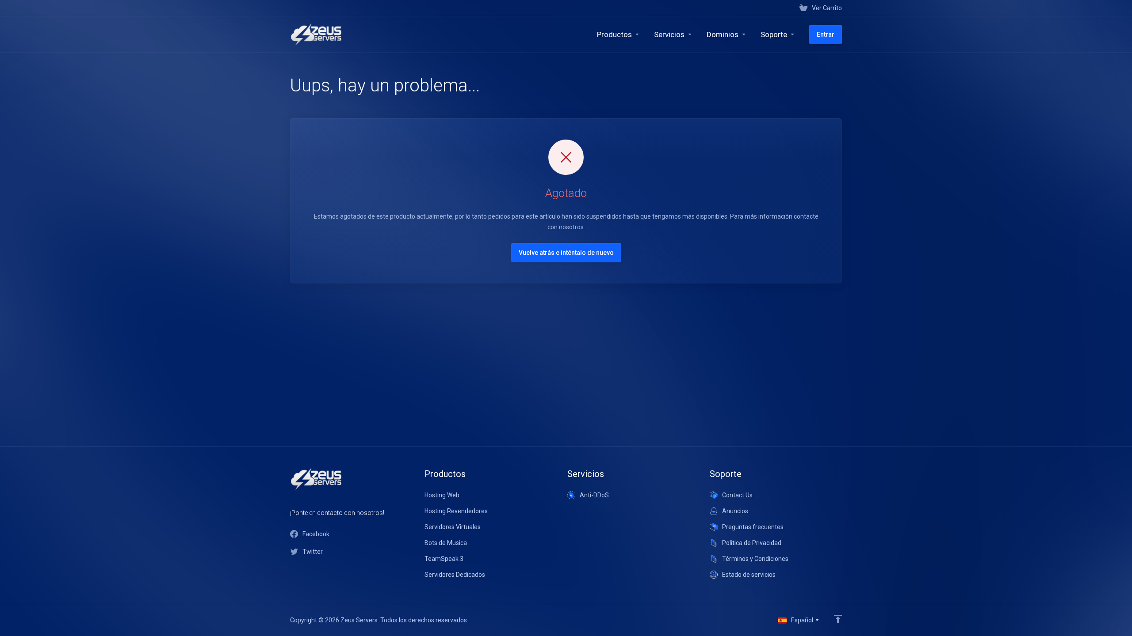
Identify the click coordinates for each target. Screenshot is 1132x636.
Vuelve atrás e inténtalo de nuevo (566, 252)
